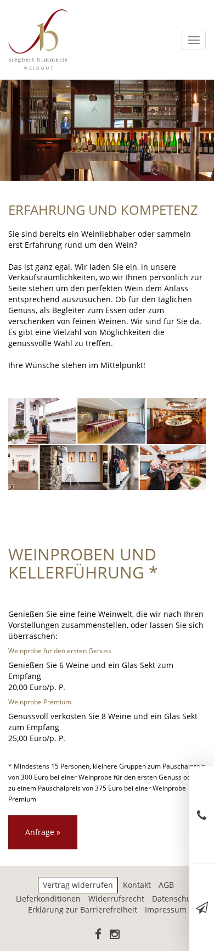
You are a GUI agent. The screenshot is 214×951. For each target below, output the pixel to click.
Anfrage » (42, 832)
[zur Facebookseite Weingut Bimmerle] (98, 934)
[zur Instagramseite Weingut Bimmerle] (115, 934)
